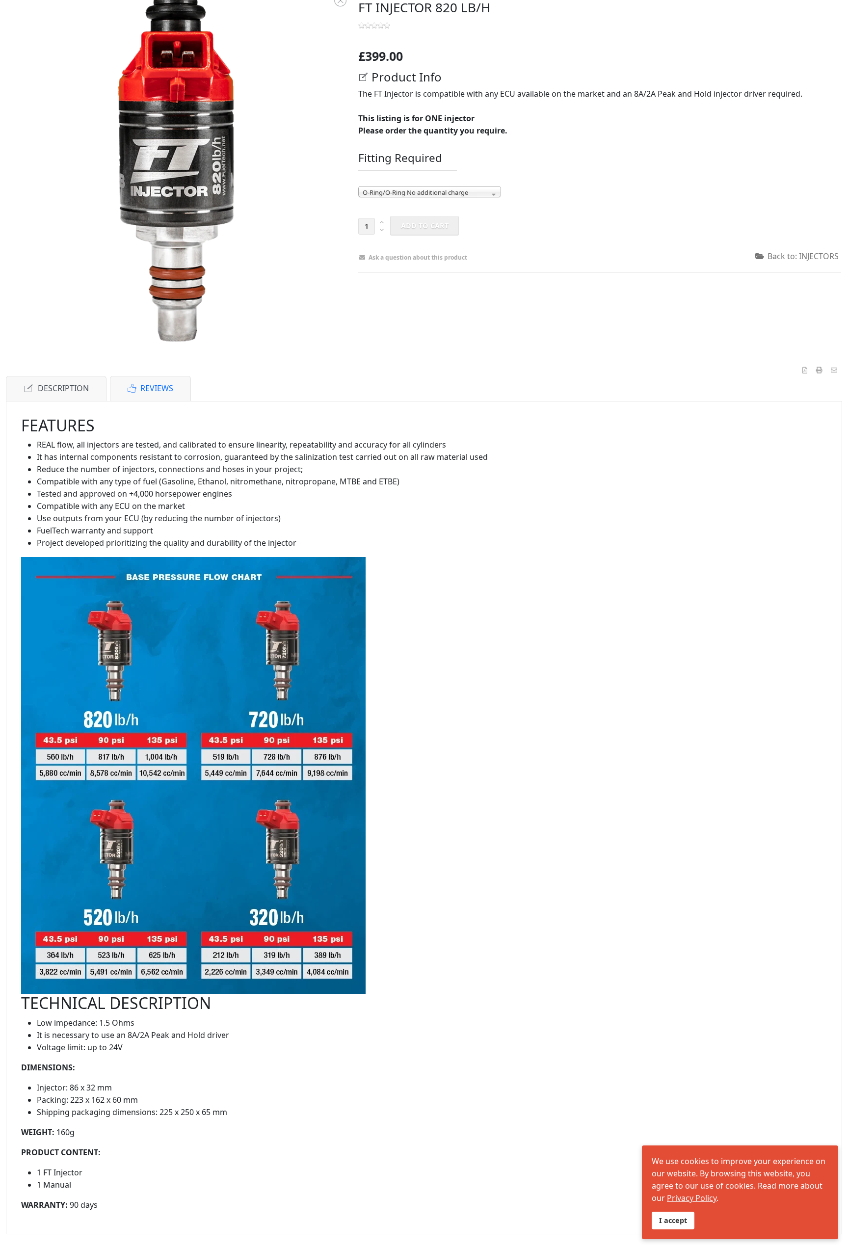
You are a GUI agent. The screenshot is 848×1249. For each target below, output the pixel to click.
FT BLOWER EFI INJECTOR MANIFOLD (577, 297)
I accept (673, 1220)
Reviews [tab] (156, 388)
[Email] (834, 370)
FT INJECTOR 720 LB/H (622, 297)
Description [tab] (63, 388)
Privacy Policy (691, 1198)
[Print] (819, 370)
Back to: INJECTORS (803, 256)
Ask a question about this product (418, 257)
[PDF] (804, 370)
